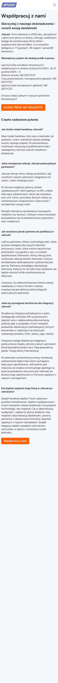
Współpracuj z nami (15, 440)
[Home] (9, 4)
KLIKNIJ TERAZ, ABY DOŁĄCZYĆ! (23, 107)
